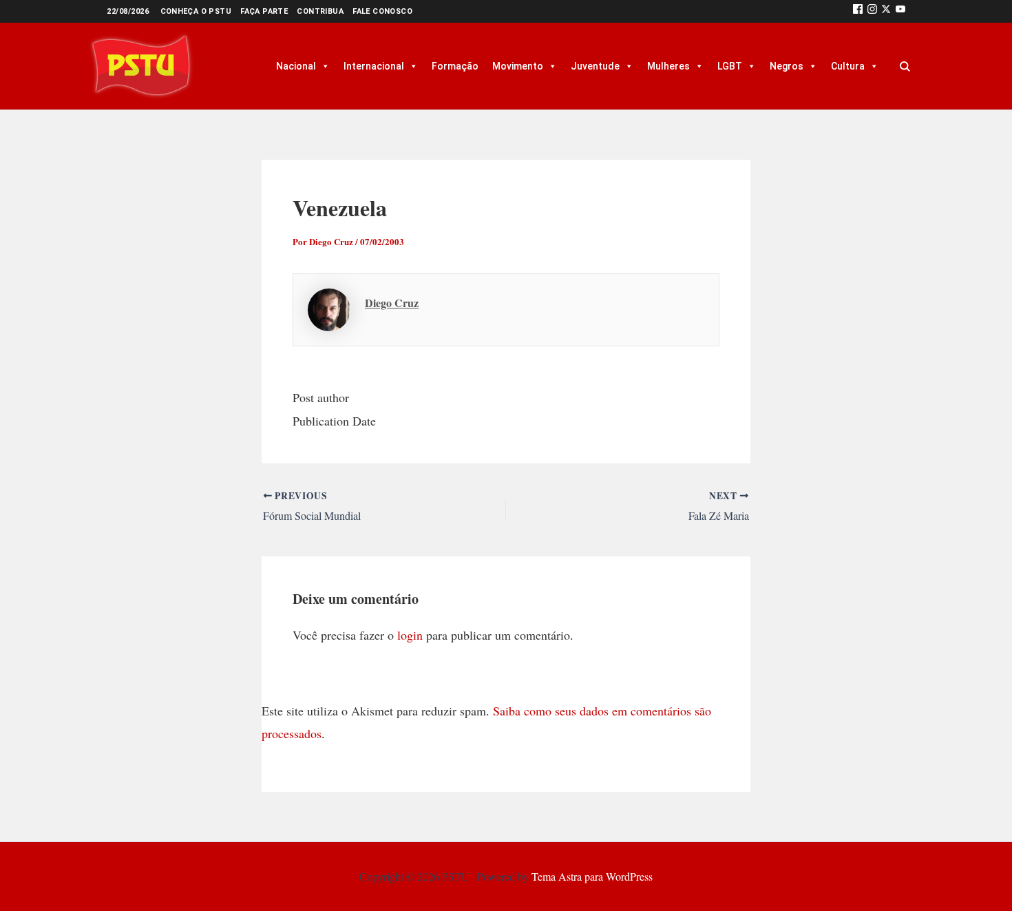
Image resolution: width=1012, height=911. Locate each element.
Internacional (374, 66)
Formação (455, 66)
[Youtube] (900, 11)
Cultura (848, 66)
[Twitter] (886, 11)
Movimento (517, 66)
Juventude (595, 66)
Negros (786, 66)
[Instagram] (872, 11)
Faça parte (264, 11)
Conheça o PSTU (196, 11)
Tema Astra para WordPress (592, 876)
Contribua (320, 11)
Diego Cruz (392, 303)
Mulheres (668, 66)
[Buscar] (904, 66)
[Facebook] (858, 11)
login (410, 635)
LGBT (729, 66)
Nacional (296, 66)
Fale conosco (382, 11)
